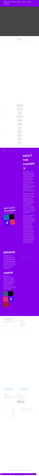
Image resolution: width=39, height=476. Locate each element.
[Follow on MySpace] (7, 222)
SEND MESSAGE (20, 401)
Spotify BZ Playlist (24, 389)
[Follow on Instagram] (12, 222)
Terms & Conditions (30, 409)
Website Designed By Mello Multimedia (26, 470)
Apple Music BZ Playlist (9, 389)
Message (18, 400)
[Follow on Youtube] (6, 304)
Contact (13, 416)
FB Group (13, 413)
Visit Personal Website (10, 213)
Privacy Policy (22, 475)
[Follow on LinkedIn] (6, 217)
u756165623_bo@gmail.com (23, 409)
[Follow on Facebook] (5, 294)
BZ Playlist (13, 412)
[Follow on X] (12, 217)
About (12, 409)
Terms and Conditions (17, 475)
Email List (13, 415)
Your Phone (18, 396)
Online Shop (6, 4)
